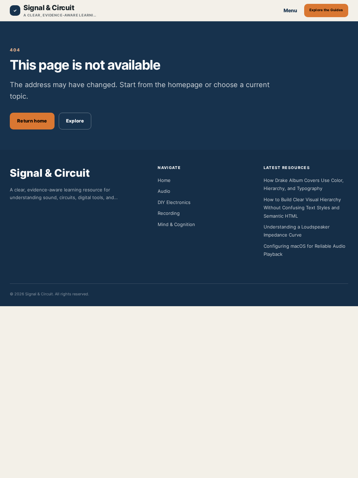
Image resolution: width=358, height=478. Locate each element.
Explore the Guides (326, 10)
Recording (169, 213)
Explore (75, 121)
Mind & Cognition (176, 224)
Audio (164, 191)
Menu (290, 10)
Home (164, 180)
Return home (32, 121)
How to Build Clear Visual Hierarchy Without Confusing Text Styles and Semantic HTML (302, 208)
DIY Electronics (174, 202)
